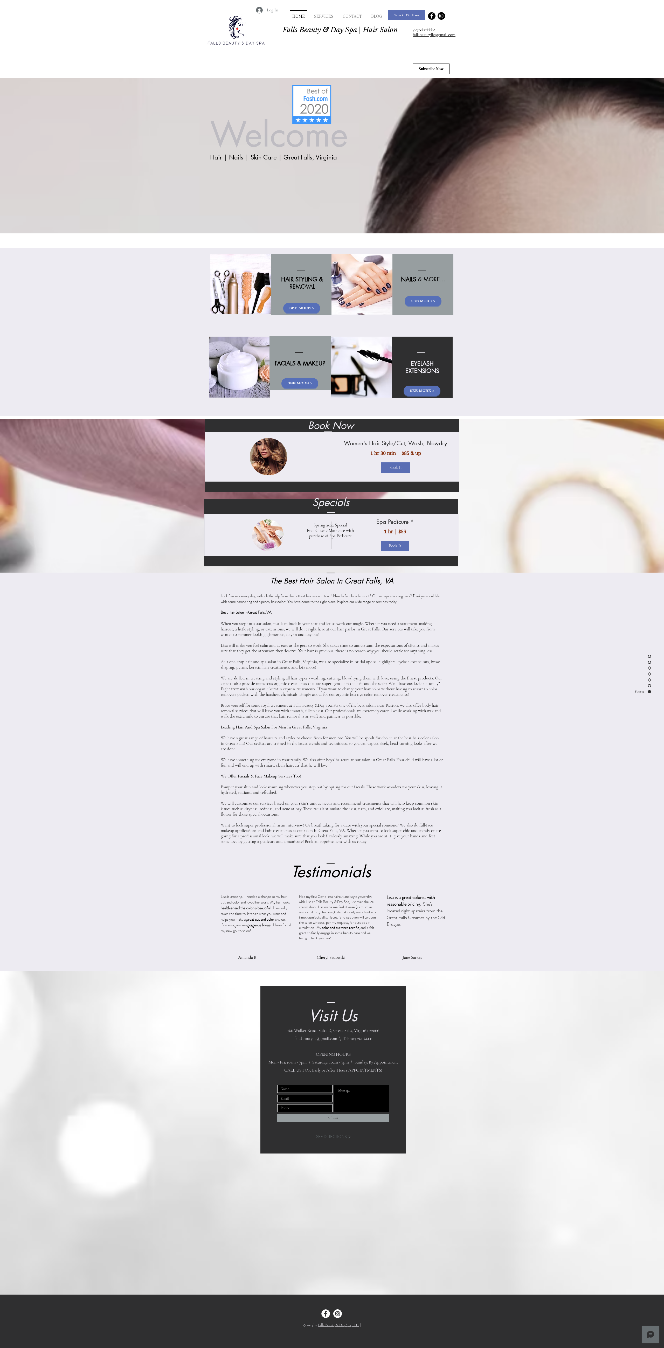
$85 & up (411, 453)
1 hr (388, 531)
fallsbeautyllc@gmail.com (434, 34)
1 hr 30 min (383, 453)
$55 (402, 531)
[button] (407, 45)
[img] (268, 535)
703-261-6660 (424, 29)
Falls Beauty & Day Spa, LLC (338, 1325)
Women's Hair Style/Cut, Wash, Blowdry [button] (395, 443)
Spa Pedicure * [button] (395, 521)
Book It (395, 545)
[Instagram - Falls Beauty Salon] (441, 16)
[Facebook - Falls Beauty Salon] (431, 16)
